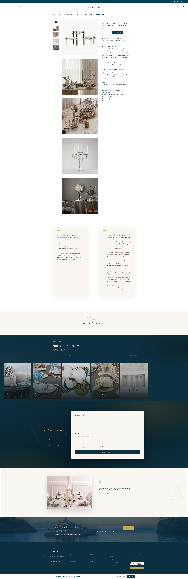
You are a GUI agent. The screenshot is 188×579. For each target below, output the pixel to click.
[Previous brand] (131, 357)
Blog (105, 11)
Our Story (96, 11)
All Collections (72, 551)
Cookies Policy (132, 551)
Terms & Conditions (91, 447)
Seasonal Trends (93, 559)
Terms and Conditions (134, 559)
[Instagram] (48, 561)
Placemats (71, 554)
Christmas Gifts (92, 561)
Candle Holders (68, 14)
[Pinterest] (51, 561)
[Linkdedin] (56, 561)
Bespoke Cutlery (73, 561)
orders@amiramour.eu (114, 551)
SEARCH (7, 6)
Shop (74, 11)
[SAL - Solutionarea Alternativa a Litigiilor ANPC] (137, 563)
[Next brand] (135, 357)
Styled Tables (84, 11)
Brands (113, 11)
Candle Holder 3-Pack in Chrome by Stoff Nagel (115, 24)
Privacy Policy (101, 447)
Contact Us (92, 551)
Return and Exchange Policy (135, 554)
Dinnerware (72, 556)
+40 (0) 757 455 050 (113, 554)
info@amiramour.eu (62, 257)
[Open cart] (183, 6)
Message (77, 433)
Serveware (71, 559)
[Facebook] (54, 561)
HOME (55, 14)
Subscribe (128, 527)
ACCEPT (131, 576)
